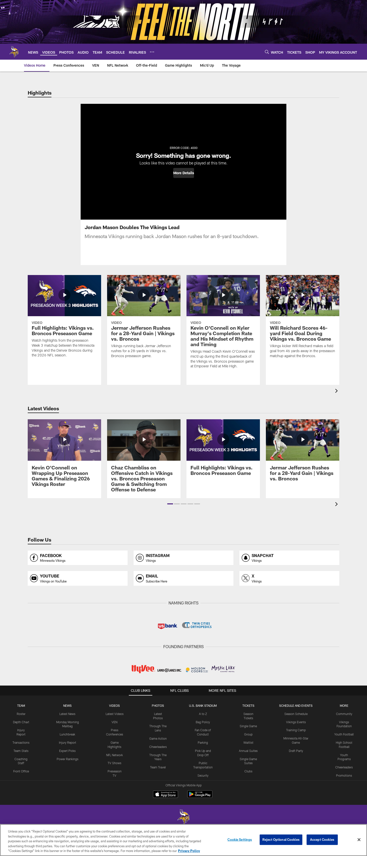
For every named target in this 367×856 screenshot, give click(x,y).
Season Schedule (296, 713)
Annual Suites (248, 750)
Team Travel (158, 767)
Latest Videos (115, 713)
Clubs (248, 771)
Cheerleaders (158, 746)
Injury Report (67, 742)
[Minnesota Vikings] (183, 817)
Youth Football (344, 734)
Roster (21, 713)
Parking (203, 742)
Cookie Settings (239, 840)
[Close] (359, 839)
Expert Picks (67, 750)
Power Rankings (67, 759)
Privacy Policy (189, 851)
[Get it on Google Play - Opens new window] (200, 797)
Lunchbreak (67, 734)
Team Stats (20, 750)
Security (202, 775)
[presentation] (337, 391)
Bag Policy (203, 722)
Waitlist (248, 742)
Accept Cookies (322, 840)
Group (248, 734)
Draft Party (296, 750)
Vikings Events (296, 722)
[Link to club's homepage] (14, 52)
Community (344, 713)
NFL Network (114, 755)
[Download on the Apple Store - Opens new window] (165, 795)
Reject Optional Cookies (281, 840)
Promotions (344, 775)
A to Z (203, 713)
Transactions (20, 742)
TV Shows (114, 763)
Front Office (21, 771)
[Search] (267, 51)
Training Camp (296, 730)
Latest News (67, 713)
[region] (183, 840)
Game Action (158, 738)
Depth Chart (21, 722)
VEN (114, 722)
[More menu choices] (152, 52)
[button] (183, 173)
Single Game (248, 726)
